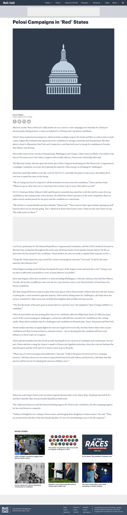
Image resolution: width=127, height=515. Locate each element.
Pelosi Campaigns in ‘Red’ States (50, 22)
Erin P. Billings (18, 115)
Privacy (75, 510)
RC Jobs (85, 510)
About (65, 507)
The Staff (75, 512)
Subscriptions (86, 512)
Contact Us (76, 507)
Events (65, 510)
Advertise (85, 507)
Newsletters (67, 512)
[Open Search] (123, 3)
